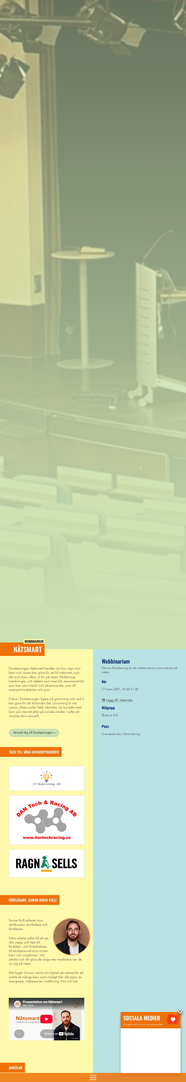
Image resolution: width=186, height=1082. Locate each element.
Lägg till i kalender (119, 700)
